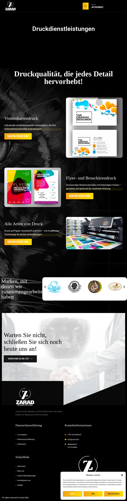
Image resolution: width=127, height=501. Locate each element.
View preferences (114, 494)
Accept (72, 494)
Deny (93, 494)
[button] (122, 475)
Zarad (21, 498)
